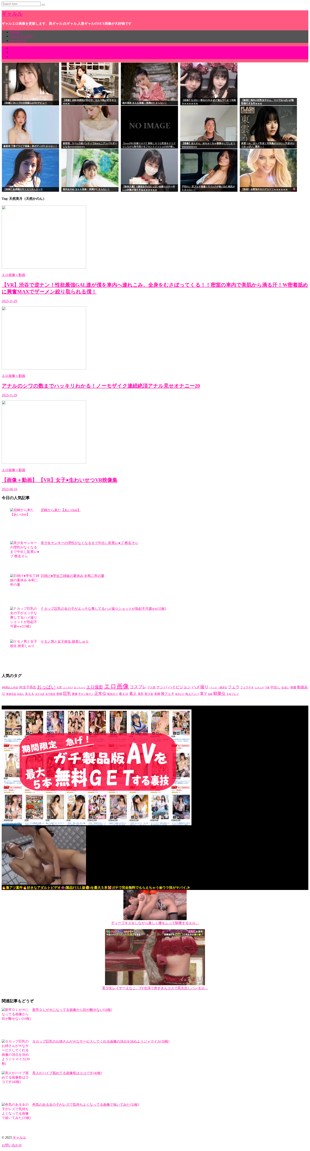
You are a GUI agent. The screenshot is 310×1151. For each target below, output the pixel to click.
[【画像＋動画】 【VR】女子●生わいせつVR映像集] (44, 462)
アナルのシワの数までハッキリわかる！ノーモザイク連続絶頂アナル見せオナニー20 (101, 386)
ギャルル (12, 13)
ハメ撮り (200, 687)
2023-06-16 (9, 489)
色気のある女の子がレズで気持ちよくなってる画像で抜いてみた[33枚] (85, 1104)
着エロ (123, 693)
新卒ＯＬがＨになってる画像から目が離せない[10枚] (72, 1010)
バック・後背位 (218, 687)
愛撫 (74, 693)
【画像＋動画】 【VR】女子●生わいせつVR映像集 (59, 480)
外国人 (20, 694)
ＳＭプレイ (232, 694)
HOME (15, 32)
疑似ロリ (112, 693)
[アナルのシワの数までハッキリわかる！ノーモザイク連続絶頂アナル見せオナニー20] (44, 368)
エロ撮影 (94, 687)
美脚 (157, 693)
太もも (29, 693)
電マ (203, 693)
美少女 (148, 693)
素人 (133, 693)
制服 (293, 687)
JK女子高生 (27, 687)
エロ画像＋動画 (13, 275)
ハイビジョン (179, 687)
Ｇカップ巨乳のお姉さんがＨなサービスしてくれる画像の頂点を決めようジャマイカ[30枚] (100, 1041)
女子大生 (39, 694)
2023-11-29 (9, 301)
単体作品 (11, 694)
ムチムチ (259, 687)
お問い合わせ (12, 1145)
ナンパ (161, 687)
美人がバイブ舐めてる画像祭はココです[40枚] (67, 1073)
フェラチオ (247, 687)
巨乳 (67, 693)
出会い (285, 687)
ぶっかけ (68, 687)
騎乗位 (219, 693)
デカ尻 (151, 687)
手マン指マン (85, 694)
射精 (59, 693)
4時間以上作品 (10, 687)
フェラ (233, 687)
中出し (275, 687)
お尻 (59, 687)
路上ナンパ (192, 694)
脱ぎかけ (180, 694)
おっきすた (18, 40)
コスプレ (138, 687)
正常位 (100, 693)
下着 (267, 687)
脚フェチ (167, 693)
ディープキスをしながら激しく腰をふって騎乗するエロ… (155, 923)
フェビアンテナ (22, 36)
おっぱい (46, 686)
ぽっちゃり (79, 687)
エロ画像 (116, 686)
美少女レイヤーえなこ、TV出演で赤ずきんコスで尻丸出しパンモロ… (155, 988)
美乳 (141, 693)
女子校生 (50, 694)
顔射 (210, 694)
